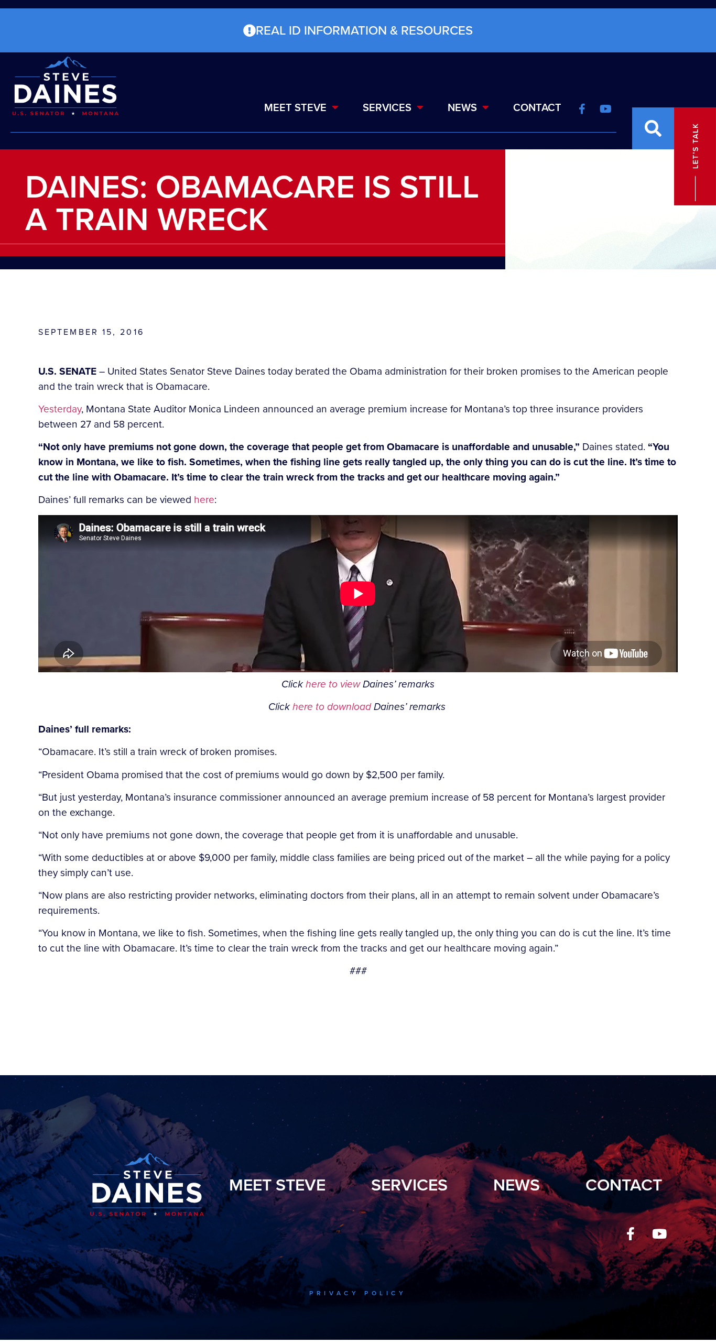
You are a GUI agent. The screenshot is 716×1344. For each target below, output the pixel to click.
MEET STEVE (295, 107)
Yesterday (59, 409)
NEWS (462, 107)
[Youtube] (659, 1233)
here (204, 499)
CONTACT (537, 107)
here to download (331, 706)
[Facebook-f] (630, 1233)
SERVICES (387, 107)
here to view (333, 684)
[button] (653, 128)
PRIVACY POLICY (357, 1293)
